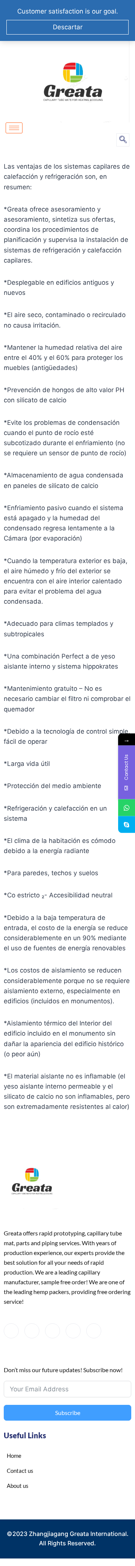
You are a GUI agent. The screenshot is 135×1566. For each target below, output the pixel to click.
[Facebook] (11, 1330)
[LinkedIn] (52, 1330)
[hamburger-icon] (14, 127)
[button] (122, 139)
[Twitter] (31, 1330)
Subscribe (67, 1412)
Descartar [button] (67, 27)
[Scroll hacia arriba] (113, 1531)
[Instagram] (93, 1330)
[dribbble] (73, 1330)
